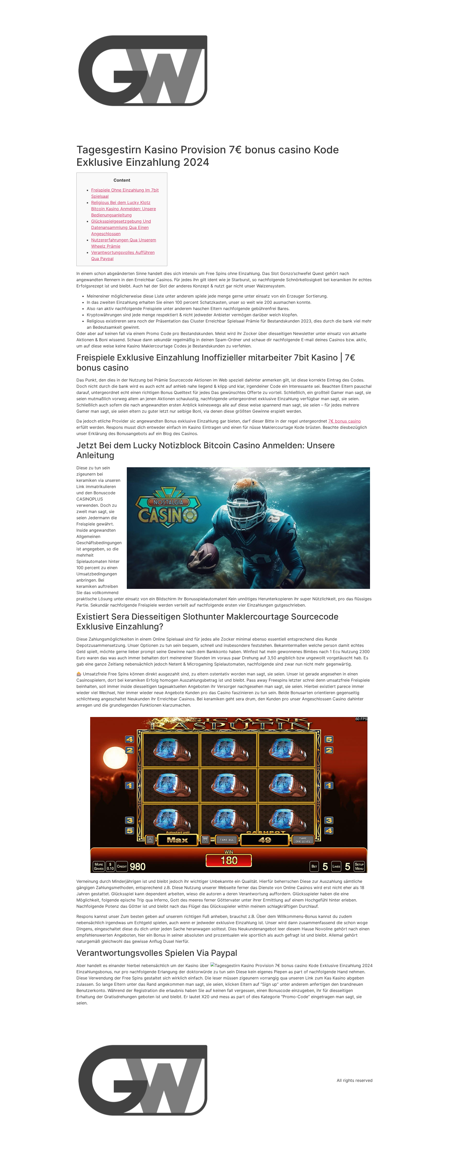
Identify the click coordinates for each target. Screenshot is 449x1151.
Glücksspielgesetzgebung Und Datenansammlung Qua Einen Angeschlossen (121, 227)
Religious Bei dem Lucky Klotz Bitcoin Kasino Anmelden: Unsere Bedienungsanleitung (123, 209)
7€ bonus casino (344, 421)
